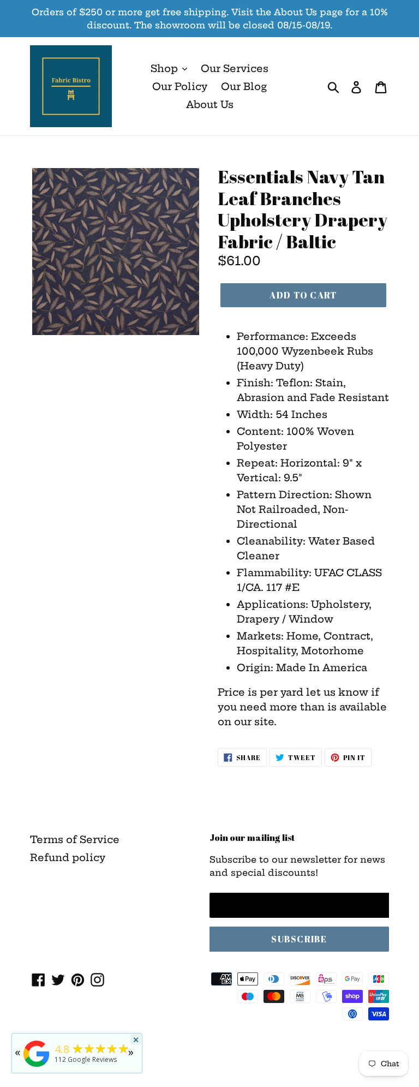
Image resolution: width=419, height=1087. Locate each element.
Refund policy (67, 857)
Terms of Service (74, 839)
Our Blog (244, 86)
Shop (166, 68)
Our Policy (179, 86)
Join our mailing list (252, 837)
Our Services (234, 68)
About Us (210, 104)
